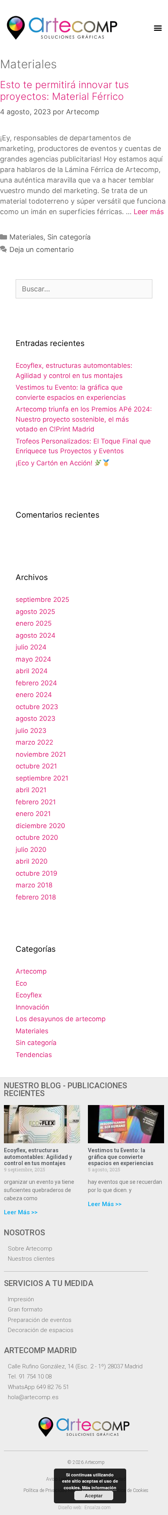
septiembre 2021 (42, 778)
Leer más (149, 212)
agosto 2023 (35, 718)
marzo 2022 (34, 742)
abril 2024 (32, 671)
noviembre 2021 (41, 754)
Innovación (32, 1007)
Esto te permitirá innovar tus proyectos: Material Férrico (64, 90)
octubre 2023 (37, 707)
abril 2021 (31, 790)
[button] (157, 27)
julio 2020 (31, 849)
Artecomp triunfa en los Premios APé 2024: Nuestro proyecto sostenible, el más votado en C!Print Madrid (84, 419)
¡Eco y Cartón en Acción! (55, 463)
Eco (21, 983)
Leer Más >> (21, 1212)
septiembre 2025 (42, 599)
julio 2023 (31, 730)
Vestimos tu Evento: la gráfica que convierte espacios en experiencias (121, 1157)
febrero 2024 (36, 683)
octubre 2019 (36, 873)
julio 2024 (31, 647)
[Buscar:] (84, 289)
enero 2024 (34, 695)
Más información (99, 1487)
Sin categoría (69, 237)
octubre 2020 (37, 837)
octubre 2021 (36, 766)
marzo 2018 (34, 885)
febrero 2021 (36, 802)
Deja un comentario (41, 249)
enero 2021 (33, 814)
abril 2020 (32, 861)
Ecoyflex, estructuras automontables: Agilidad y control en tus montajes (38, 1157)
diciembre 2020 (40, 826)
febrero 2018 (36, 897)
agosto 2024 (35, 635)
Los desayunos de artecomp (60, 1019)
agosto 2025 (35, 612)
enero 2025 (34, 623)
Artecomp (31, 971)
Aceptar (94, 1495)
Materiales (26, 237)
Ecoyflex (29, 995)
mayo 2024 (33, 659)
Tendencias (34, 1055)
